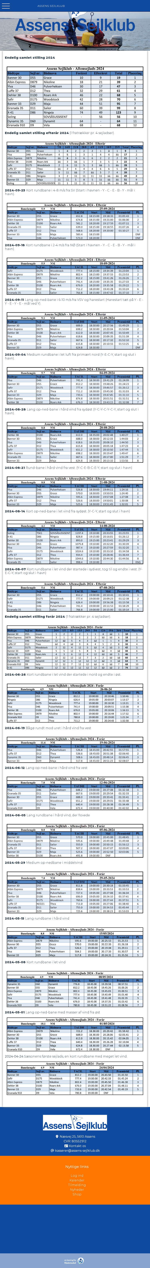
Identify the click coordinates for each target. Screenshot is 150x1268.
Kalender (77, 1180)
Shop (77, 1194)
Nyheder (77, 1190)
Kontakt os (77, 1146)
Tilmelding (77, 1185)
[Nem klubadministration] (75, 1263)
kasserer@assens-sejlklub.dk (77, 1150)
